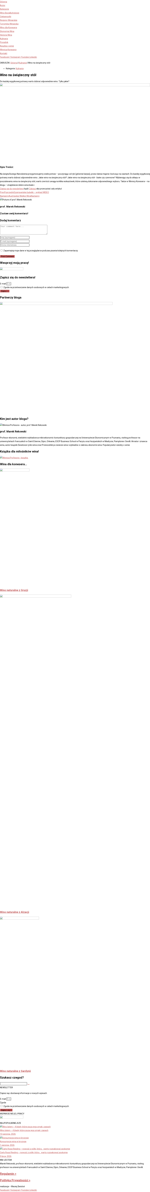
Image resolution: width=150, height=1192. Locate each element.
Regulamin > (8, 1173)
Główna (13, 63)
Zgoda (3, 1102)
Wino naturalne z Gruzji (14, 590)
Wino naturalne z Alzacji (14, 912)
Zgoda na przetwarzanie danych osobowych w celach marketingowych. (36, 287)
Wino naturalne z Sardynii (15, 1071)
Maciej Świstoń (18, 1186)
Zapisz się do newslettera (12, 189)
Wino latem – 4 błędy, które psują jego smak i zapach (24, 1130)
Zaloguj (32, 189)
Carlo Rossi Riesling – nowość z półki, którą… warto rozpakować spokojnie (34, 1152)
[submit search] (29, 1084)
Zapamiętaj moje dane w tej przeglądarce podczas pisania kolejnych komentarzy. (40, 250)
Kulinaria (23, 63)
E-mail (3, 284)
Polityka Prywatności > (15, 1180)
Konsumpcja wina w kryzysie (13, 1141)
